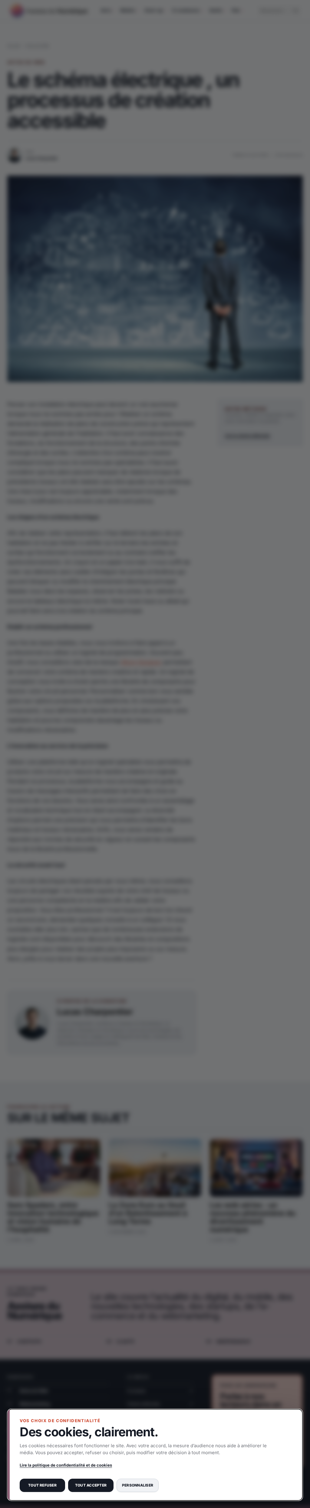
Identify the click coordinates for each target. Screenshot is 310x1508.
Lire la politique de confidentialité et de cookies (66, 1465)
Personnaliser (137, 1485)
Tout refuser (42, 1485)
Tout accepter (91, 1485)
